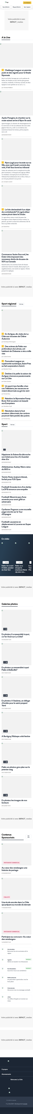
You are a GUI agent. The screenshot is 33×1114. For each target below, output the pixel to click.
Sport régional (27, 7)
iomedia (25, 1104)
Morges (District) (17, 7)
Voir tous (21, 304)
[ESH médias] (22, 1100)
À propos (5, 1069)
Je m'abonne (27, 2)
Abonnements (6, 1074)
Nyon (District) (6, 7)
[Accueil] (16, 1061)
